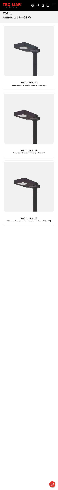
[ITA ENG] (32, 6)
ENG (30, 15)
